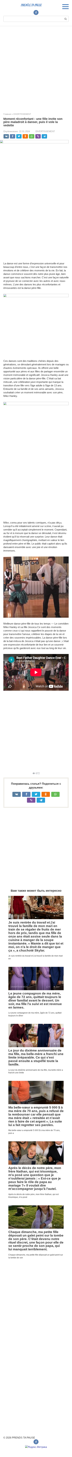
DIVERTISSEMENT (45, 131)
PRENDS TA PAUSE (31, 5)
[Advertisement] (36, 67)
